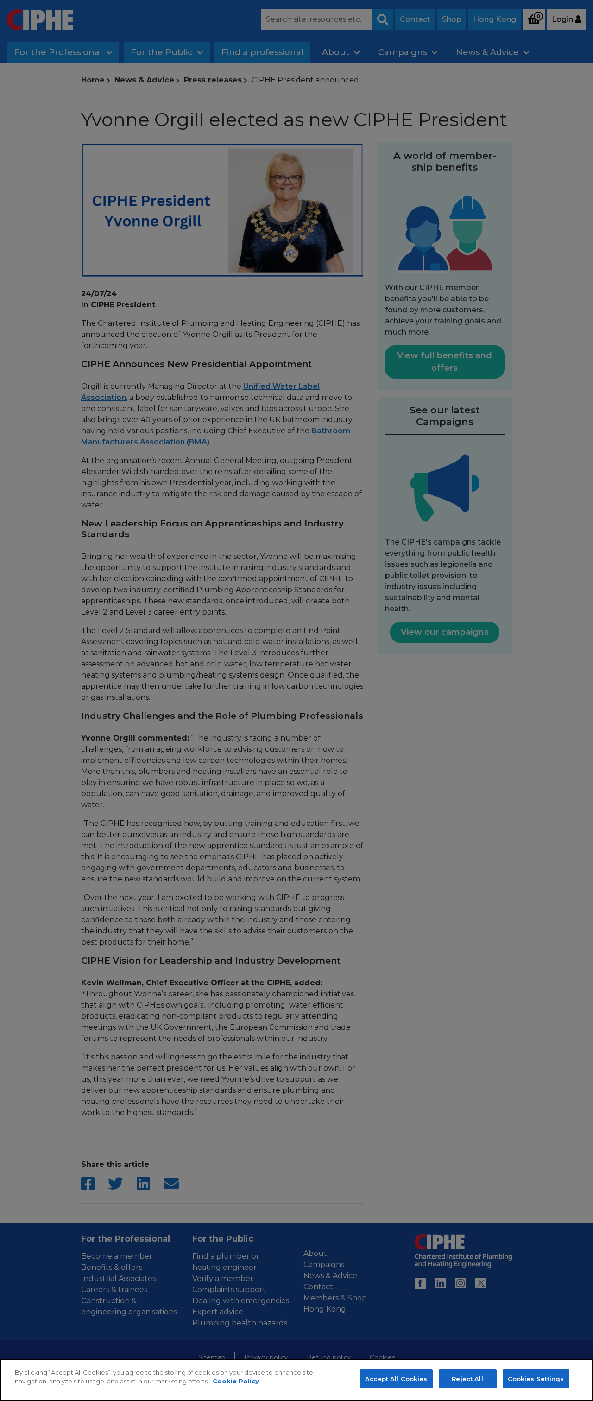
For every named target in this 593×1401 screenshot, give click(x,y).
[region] (296, 1380)
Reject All (467, 1378)
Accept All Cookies (396, 1378)
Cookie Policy (236, 1381)
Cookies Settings (536, 1378)
